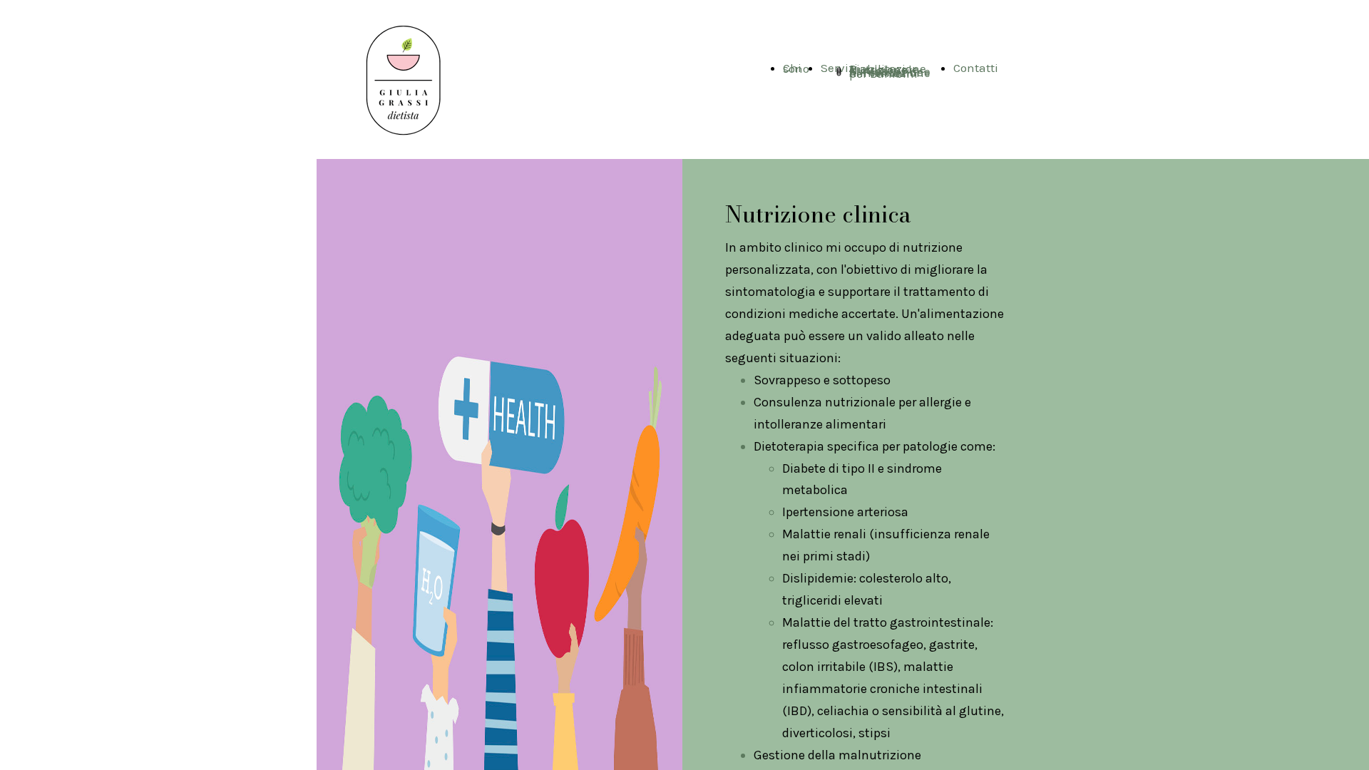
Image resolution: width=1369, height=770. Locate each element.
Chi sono (796, 68)
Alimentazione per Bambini (889, 73)
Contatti (975, 68)
